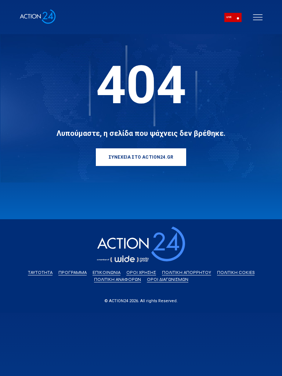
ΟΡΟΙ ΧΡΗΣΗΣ (141, 272)
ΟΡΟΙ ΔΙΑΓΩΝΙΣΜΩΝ (167, 279)
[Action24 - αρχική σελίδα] (37, 22)
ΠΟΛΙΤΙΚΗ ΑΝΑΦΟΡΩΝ (117, 279)
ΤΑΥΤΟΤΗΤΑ (40, 272)
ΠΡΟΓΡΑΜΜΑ (72, 272)
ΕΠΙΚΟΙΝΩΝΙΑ (106, 272)
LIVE (229, 17)
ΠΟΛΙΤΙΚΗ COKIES (235, 272)
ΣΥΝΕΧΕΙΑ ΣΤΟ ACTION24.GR (141, 157)
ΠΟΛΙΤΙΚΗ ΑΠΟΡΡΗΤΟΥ (186, 272)
